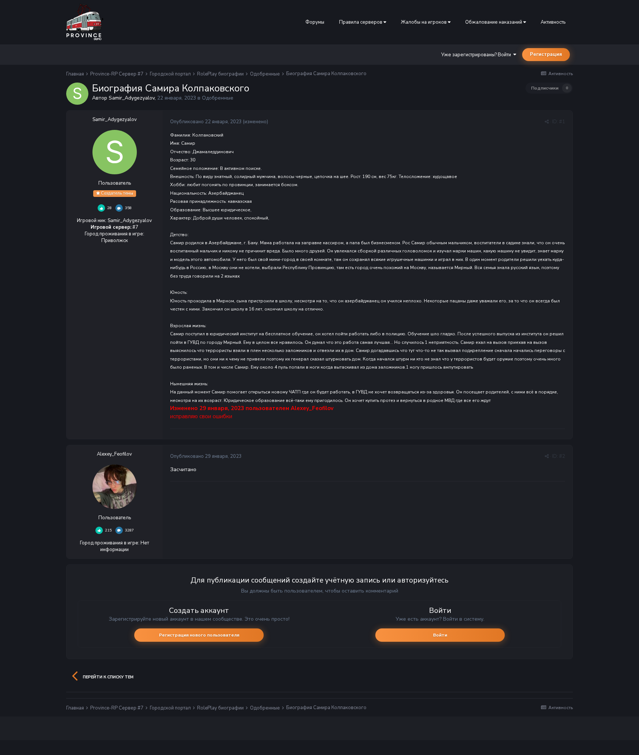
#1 (562, 121)
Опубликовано (206, 121)
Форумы (314, 22)
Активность (553, 22)
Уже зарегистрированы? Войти (477, 54)
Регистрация (546, 54)
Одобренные (217, 97)
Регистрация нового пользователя (199, 635)
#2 (562, 456)
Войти (440, 635)
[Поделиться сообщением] (547, 121)
